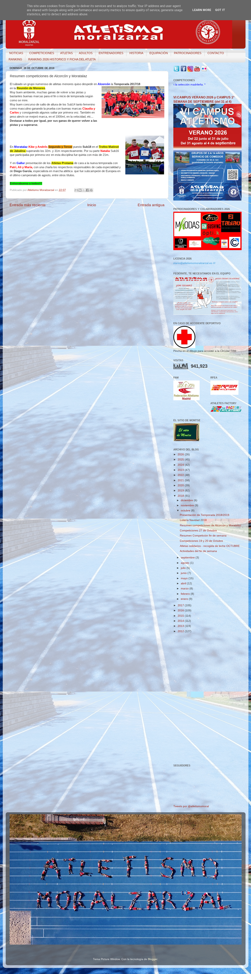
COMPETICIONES (41, 53)
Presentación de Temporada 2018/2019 (204, 515)
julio (183, 567)
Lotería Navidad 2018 (193, 520)
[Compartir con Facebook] (87, 190)
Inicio (91, 205)
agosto (185, 562)
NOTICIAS (16, 53)
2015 (181, 615)
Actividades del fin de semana (198, 551)
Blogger (152, 959)
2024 (181, 464)
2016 (181, 610)
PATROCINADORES (187, 53)
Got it (220, 10)
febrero (186, 593)
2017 (181, 605)
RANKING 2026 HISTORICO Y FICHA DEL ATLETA (62, 59)
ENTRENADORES (111, 53)
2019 (181, 490)
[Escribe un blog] (80, 190)
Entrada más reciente (28, 205)
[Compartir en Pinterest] (91, 190)
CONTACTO (215, 53)
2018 (181, 495)
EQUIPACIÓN (158, 53)
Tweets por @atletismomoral (191, 806)
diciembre (187, 500)
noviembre (188, 505)
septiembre (188, 557)
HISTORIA (136, 53)
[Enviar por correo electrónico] (76, 190)
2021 (181, 480)
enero (185, 598)
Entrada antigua (151, 205)
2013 (181, 626)
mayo (184, 578)
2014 (181, 620)
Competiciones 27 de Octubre (198, 530)
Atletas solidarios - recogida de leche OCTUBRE (210, 546)
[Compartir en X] (84, 190)
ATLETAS (66, 53)
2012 (181, 631)
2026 (181, 454)
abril (184, 583)
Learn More (201, 10)
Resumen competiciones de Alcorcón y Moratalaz (210, 525)
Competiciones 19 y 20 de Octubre (201, 540)
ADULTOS (86, 53)
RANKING (15, 59)
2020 (181, 485)
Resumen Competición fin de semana (203, 535)
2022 (181, 475)
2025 (181, 459)
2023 (181, 469)
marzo (185, 588)
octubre (186, 510)
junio (184, 573)
